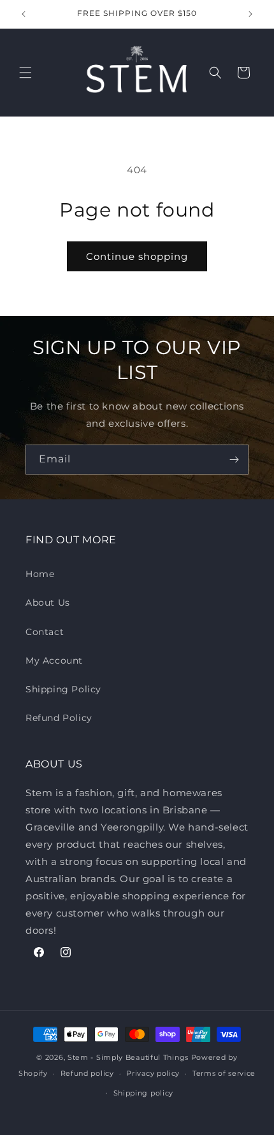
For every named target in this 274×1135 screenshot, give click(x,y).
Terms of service (224, 1073)
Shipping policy (143, 1093)
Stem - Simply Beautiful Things (128, 1057)
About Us (47, 602)
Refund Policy (58, 718)
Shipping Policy (63, 689)
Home (39, 574)
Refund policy (87, 1073)
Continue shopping (137, 256)
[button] (25, 73)
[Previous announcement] (24, 14)
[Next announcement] (250, 14)
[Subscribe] (234, 460)
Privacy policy (153, 1073)
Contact (44, 632)
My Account (54, 660)
